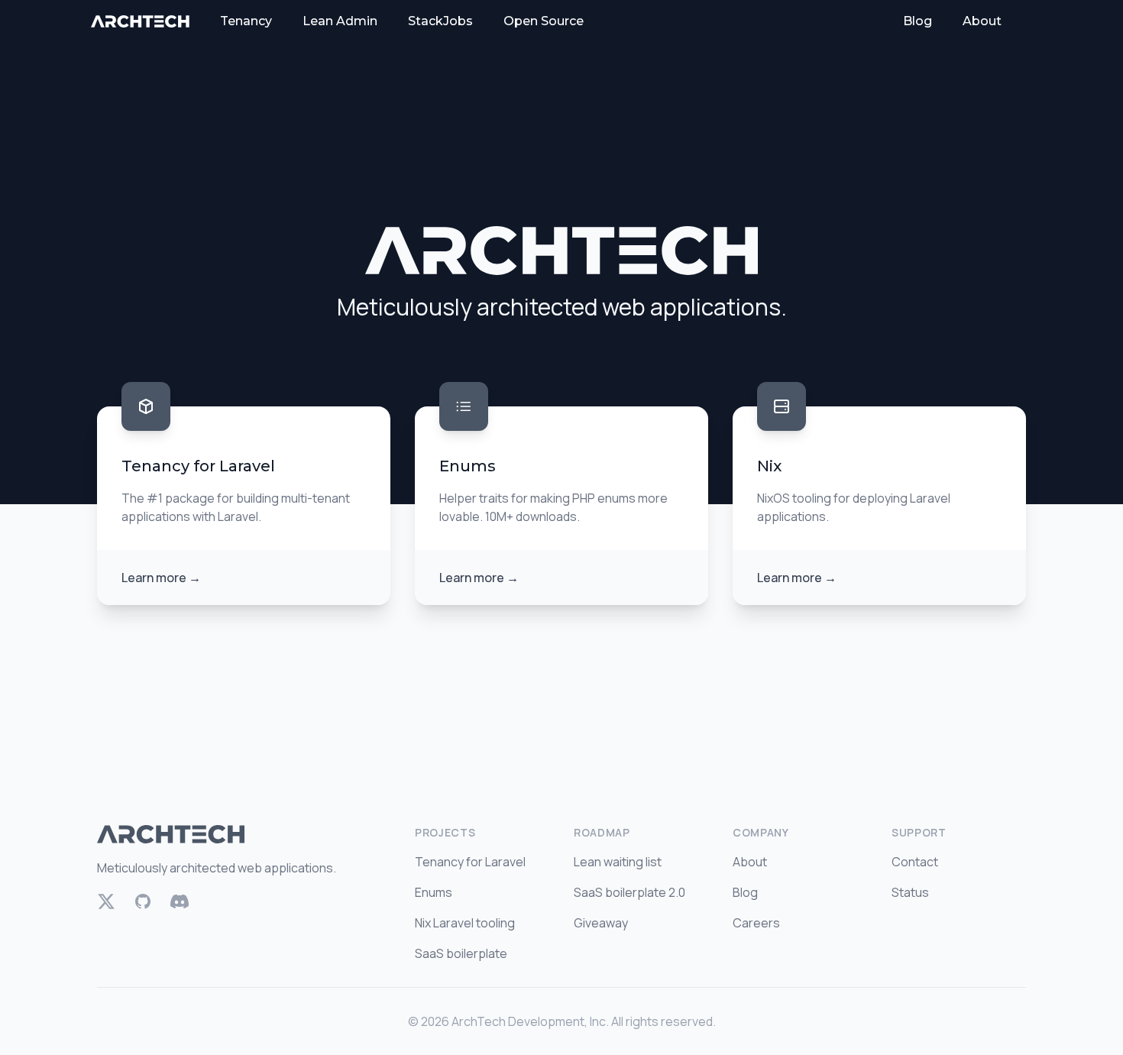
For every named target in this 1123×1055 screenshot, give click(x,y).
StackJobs (440, 21)
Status (910, 892)
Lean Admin (340, 21)
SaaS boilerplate (461, 953)
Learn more (161, 577)
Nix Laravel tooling (465, 922)
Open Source (543, 21)
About (982, 21)
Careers (756, 922)
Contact (915, 861)
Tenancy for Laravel (470, 861)
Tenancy (246, 21)
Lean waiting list (618, 861)
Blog (917, 21)
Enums (433, 892)
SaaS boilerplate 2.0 (629, 892)
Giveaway (601, 922)
